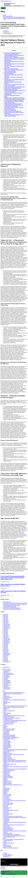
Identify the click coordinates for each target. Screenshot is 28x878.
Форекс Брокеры (7, 845)
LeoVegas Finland (7, 742)
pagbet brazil (6, 790)
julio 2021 (5, 656)
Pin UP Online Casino (8, 804)
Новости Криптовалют (8, 842)
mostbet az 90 (6, 751)
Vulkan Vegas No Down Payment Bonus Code (14, 86)
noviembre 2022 (6, 639)
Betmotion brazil (6, 702)
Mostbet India (6, 772)
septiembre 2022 (6, 642)
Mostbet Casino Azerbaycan (9, 759)
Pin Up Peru (6, 805)
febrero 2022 (6, 650)
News (4, 787)
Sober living (5, 812)
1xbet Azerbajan (6, 681)
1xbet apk (5, 679)
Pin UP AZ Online (7, 795)
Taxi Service (6, 815)
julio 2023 (5, 630)
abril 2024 (5, 619)
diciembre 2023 (6, 624)
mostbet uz (5, 779)
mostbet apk (5, 748)
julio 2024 (5, 615)
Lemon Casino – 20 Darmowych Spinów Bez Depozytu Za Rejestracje (14, 85)
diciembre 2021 (6, 653)
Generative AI (6, 732)
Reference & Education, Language (10, 810)
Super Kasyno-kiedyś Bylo (10, 72)
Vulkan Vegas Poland (8, 829)
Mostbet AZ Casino (7, 753)
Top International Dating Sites (9, 606)
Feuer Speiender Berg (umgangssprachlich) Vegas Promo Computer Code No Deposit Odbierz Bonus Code (13, 577)
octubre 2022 (6, 641)
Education (5, 726)
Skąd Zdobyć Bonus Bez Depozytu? (12, 95)
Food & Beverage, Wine (8, 730)
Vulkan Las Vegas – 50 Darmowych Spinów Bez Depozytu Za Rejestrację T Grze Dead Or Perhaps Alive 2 (14, 59)
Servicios (3, 872)
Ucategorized (6, 818)
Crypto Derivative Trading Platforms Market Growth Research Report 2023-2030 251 (14, 721)
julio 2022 (5, 644)
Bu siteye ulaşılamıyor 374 (9, 710)
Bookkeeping (6, 708)
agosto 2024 (5, 614)
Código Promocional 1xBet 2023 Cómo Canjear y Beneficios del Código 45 (14, 716)
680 (4, 691)
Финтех (5, 844)
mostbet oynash (6, 775)
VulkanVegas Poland (7, 33)
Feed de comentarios (7, 855)
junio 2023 (5, 631)
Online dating (6, 789)
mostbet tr (5, 778)
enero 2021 (5, 660)
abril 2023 (5, 633)
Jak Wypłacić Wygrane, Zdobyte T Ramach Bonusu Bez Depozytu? (13, 108)
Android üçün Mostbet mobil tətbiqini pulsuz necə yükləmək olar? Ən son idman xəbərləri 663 (14, 693)
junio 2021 (5, 658)
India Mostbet (6, 733)
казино (4, 841)
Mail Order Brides (7, 747)
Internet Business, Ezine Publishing (10, 737)
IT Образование (7, 741)
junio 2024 (5, 616)
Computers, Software (7, 719)
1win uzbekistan (6, 676)
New (4, 785)
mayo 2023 (5, 632)
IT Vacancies (6, 739)
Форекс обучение (7, 846)
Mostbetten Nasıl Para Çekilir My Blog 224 (12, 784)
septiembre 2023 (6, 627)
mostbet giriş (6, 765)
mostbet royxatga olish (8, 777)
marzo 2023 (5, 635)
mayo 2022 (5, 647)
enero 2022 (5, 652)
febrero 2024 (6, 621)
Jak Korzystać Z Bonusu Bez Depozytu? (13, 52)
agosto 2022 (5, 643)
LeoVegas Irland (6, 744)
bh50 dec (5, 703)
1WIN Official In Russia (8, 674)
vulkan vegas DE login (8, 828)
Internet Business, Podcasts (9, 738)
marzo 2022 (5, 649)
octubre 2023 (6, 626)
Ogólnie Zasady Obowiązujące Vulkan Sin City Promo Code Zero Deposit (14, 91)
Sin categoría (6, 811)
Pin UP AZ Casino (7, 794)
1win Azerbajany (7, 670)
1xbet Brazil (5, 684)
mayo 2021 (5, 659)
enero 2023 (5, 637)
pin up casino (6, 798)
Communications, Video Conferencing (11, 718)
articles (4, 694)
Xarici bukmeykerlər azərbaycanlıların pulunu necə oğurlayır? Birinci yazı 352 (14, 836)
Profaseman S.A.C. (5, 871)
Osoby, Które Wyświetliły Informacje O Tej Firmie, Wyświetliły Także (13, 70)
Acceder (5, 853)
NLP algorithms (6, 788)
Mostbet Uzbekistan (7, 783)
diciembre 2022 (6, 638)
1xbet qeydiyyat (6, 688)
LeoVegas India (6, 743)
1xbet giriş (5, 686)
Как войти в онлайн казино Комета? (11, 607)
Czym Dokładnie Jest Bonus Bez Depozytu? (14, 100)
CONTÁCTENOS (14, 864)
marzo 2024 (5, 620)
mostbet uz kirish (7, 782)
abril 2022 (5, 648)
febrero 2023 (6, 636)
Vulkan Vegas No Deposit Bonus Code (12, 111)
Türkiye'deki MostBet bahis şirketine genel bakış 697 (14, 817)
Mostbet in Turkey (7, 771)
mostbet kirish (6, 773)
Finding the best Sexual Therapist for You (12, 609)
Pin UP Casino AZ (7, 799)
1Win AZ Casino (7, 669)
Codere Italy (6, 714)
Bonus (5, 96)
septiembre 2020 (6, 661)
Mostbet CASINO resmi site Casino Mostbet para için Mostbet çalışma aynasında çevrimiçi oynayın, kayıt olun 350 (14, 761)
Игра (4, 838)
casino (4, 711)
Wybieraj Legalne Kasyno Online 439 (11, 834)
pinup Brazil (6, 809)
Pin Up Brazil (6, 796)
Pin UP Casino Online (8, 802)
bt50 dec (5, 709)
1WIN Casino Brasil (7, 673)
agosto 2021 (5, 655)
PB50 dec (5, 793)
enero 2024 (5, 622)
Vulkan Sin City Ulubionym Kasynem (12, 88)
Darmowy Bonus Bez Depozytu (11, 68)
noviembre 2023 (6, 625)
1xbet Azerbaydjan (7, 682)
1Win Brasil (5, 671)
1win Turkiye (6, 675)
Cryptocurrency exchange (8, 722)
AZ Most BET (6, 696)
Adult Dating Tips (7, 601)
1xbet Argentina (6, 680)
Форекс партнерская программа (10, 847)
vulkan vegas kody (15, 175)
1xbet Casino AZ (7, 685)
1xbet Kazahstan (6, 687)
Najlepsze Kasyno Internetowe (11, 89)
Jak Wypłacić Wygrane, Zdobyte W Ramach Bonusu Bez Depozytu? (14, 102)
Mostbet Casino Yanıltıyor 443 (9, 764)
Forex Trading (6, 731)
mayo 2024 (5, 618)
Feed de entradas (6, 854)
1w (4, 668)
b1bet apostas (6, 698)
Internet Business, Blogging (9, 734)
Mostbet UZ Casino (7, 781)
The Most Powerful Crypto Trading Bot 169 (12, 816)
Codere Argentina (7, 713)
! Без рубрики (6, 667)
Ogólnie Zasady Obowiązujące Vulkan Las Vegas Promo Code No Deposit (13, 105)
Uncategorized (6, 819)
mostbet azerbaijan (7, 756)
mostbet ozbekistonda (8, 776)
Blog (4, 704)
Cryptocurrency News (8, 724)
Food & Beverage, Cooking (9, 728)
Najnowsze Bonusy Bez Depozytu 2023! (13, 103)
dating (4, 725)
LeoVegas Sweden (7, 745)
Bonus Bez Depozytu (9, 73)
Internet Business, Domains (9, 736)
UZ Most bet (6, 821)
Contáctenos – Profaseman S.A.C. (8, 873)
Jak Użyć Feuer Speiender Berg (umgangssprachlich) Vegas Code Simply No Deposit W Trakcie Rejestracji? (14, 55)
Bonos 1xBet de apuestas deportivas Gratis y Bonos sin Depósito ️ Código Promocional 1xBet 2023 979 (15, 706)
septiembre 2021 (6, 654)
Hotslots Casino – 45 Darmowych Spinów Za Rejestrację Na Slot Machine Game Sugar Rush (14, 98)
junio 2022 (5, 645)
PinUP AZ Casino (7, 807)
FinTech (5, 727)
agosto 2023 (5, 628)
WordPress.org (6, 856)
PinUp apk (5, 806)
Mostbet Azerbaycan (7, 758)
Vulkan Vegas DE (7, 827)
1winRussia (5, 677)
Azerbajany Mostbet (7, 697)
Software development (8, 813)
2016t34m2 (5, 30)
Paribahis (5, 792)
